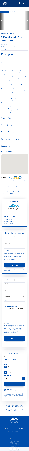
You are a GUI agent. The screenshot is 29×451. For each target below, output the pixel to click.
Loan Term (7, 356)
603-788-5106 (23, 3)
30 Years (8, 359)
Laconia (20, 191)
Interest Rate (7, 375)
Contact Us (6, 223)
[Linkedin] (17, 438)
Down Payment (8, 370)
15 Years (14, 359)
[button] (2, 20)
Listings (8, 191)
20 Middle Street (15, 428)
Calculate (14, 384)
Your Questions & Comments (10, 306)
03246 (24, 191)
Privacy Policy (13, 259)
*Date (5, 294)
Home (3, 191)
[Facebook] (12, 438)
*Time (5, 300)
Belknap (15, 191)
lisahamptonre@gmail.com (15, 431)
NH (11, 191)
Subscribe (14, 265)
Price (5, 364)
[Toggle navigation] (27, 3)
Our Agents (12, 223)
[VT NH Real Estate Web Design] (14, 443)
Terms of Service (10, 344)
